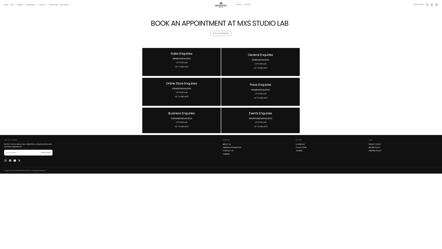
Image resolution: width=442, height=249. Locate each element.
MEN (11, 5)
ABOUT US (227, 144)
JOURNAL (299, 151)
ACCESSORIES (30, 5)
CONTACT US (228, 151)
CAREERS (226, 154)
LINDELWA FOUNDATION (232, 147)
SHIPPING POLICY (375, 151)
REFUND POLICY (375, 147)
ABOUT (6, 5)
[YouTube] (14, 160)
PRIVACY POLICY (375, 144)
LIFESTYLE (42, 5)
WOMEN (19, 5)
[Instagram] (5, 160)
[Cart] (436, 4)
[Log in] (431, 4)
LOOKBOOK (300, 144)
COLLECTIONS (53, 5)
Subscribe (46, 153)
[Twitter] (19, 160)
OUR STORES (64, 5)
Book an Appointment (221, 33)
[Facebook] (10, 160)
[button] (419, 4)
